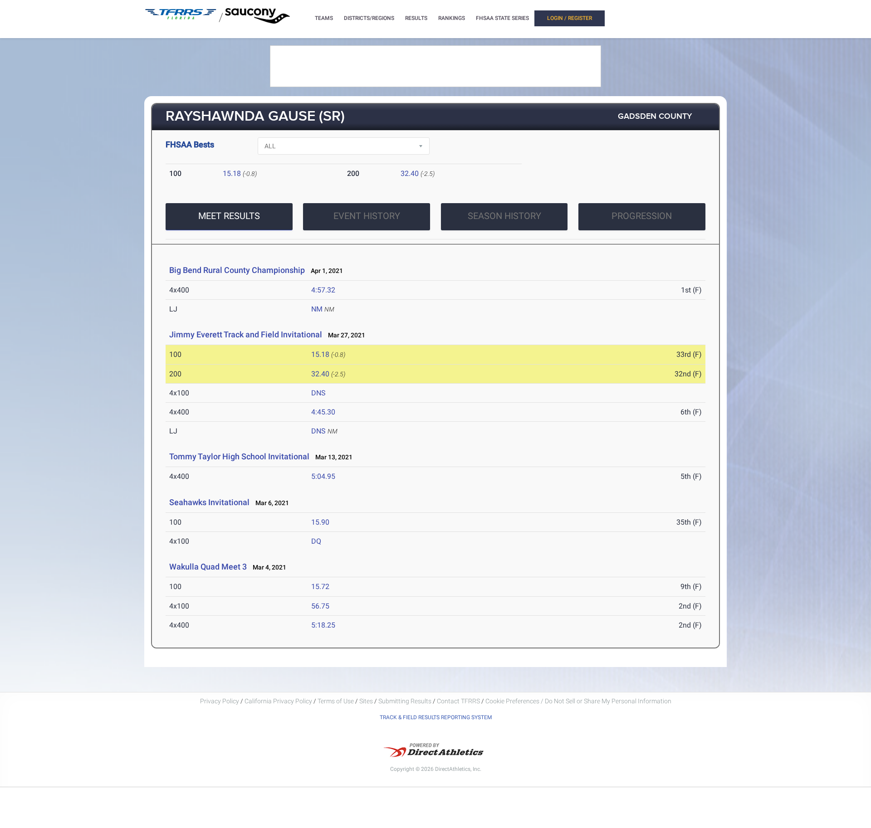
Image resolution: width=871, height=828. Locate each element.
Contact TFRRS (459, 701)
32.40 (410, 173)
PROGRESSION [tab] (642, 215)
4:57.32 (323, 290)
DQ (316, 541)
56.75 (320, 606)
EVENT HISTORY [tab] (366, 215)
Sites (366, 701)
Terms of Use (336, 701)
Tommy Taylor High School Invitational (239, 456)
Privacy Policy (219, 701)
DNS (318, 393)
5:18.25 (323, 625)
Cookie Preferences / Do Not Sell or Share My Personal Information (578, 701)
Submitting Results (404, 701)
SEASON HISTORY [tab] (504, 215)
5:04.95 (323, 476)
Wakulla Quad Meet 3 (208, 566)
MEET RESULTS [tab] (229, 215)
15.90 (320, 522)
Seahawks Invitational (209, 502)
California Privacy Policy (278, 701)
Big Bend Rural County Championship (237, 270)
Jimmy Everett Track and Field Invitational (245, 334)
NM (317, 309)
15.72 (320, 586)
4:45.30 (323, 412)
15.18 (232, 173)
